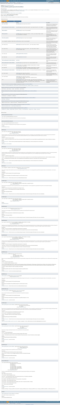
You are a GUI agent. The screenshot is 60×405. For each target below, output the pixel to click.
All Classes (19, 2)
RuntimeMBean (17, 10)
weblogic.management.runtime (9, 5)
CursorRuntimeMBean (28, 84)
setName (35, 109)
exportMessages (18, 27)
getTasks (17, 60)
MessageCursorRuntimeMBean (30, 97)
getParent (16, 109)
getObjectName (12, 109)
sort (2, 92)
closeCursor (4, 85)
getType (20, 109)
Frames (11, 2)
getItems (29, 85)
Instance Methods (10, 21)
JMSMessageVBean (4, 30)
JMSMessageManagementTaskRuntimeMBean (8, 27)
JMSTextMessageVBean (5, 290)
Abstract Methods (18, 21)
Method (12, 3)
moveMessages (18, 73)
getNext (32, 85)
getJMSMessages (18, 33)
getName (8, 109)
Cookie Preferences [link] (28, 404)
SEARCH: (49, 2)
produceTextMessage (19, 79)
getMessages (18, 44)
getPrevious (36, 85)
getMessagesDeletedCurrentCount (21, 53)
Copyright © (47, 401)
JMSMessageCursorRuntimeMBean (9, 15)
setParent (38, 109)
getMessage (18, 41)
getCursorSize (16, 85)
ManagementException (15, 133)
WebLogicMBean (22, 10)
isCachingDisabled (25, 109)
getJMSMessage (18, 30)
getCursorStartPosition (23, 85)
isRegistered (31, 109)
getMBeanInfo (4, 109)
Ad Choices (32, 404)
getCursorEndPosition (9, 85)
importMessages (18, 62)
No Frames (13, 2)
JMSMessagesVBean (4, 33)
